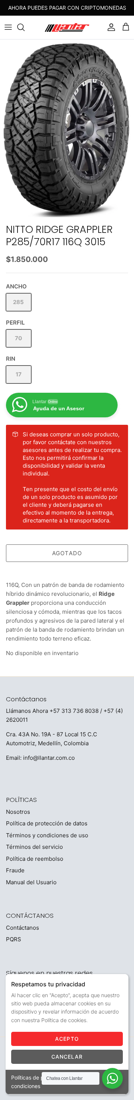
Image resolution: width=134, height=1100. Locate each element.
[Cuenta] (109, 27)
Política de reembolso (34, 858)
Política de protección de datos (46, 823)
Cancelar (67, 1056)
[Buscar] (24, 27)
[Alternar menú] (8, 27)
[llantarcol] (67, 27)
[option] (67, 129)
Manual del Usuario (31, 882)
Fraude (15, 870)
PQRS (13, 939)
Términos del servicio (34, 846)
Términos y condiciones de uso (47, 835)
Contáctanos (22, 927)
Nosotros (18, 811)
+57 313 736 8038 (74, 710)
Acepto (67, 1039)
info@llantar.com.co (49, 757)
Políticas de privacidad (39, 1077)
